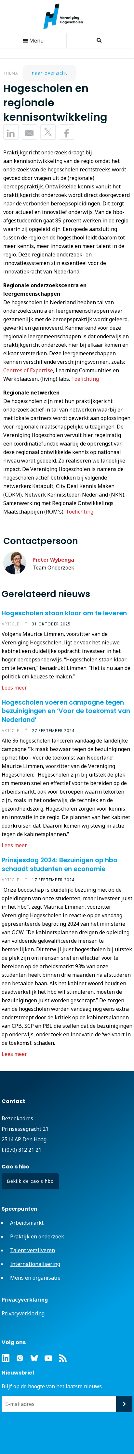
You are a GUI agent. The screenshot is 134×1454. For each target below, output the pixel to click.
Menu (36, 40)
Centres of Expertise (28, 370)
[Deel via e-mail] (29, 132)
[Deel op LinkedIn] (11, 132)
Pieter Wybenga (53, 559)
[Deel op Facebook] (66, 132)
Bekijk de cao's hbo (30, 1181)
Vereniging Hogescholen (66, 16)
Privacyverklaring (23, 1313)
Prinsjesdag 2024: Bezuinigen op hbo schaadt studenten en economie (59, 864)
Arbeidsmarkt (27, 1222)
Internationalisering (35, 1264)
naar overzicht (49, 73)
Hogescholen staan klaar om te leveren (64, 613)
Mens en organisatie (35, 1277)
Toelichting (85, 378)
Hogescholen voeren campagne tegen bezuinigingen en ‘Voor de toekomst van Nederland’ (66, 711)
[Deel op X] (48, 132)
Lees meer (14, 687)
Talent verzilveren (32, 1250)
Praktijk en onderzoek (37, 1236)
